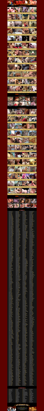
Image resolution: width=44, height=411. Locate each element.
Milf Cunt (23, 367)
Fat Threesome (17, 344)
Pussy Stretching (31, 265)
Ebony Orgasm (17, 324)
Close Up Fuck (17, 278)
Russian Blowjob (31, 285)
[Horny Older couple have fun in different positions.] (25, 69)
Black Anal (10, 346)
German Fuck (17, 363)
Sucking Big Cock (31, 321)
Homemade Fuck (24, 234)
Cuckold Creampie (17, 287)
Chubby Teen (17, 274)
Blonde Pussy (10, 384)
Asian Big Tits (10, 278)
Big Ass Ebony (10, 324)
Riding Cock (30, 280)
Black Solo (10, 363)
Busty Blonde (17, 250)
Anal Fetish (10, 263)
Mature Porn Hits (31, 393)
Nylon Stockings (31, 226)
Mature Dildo (24, 334)
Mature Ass (24, 326)
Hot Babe (23, 249)
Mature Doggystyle (24, 335)
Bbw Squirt (10, 311)
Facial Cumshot (17, 331)
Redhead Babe (30, 271)
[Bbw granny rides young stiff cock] (33, 171)
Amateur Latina (10, 234)
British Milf (17, 226)
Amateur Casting (10, 219)
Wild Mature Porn (31, 399)
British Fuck (17, 223)
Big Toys (9, 345)
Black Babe (10, 347)
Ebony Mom (17, 323)
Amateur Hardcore (10, 233)
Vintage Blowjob (31, 360)
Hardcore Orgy (24, 228)
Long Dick (23, 322)
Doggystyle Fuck (17, 308)
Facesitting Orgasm (17, 330)
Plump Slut (30, 247)
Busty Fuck (17, 252)
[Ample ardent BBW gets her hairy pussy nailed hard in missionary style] (18, 69)
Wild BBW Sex (31, 398)
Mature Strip (24, 357)
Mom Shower (30, 212)
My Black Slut (17, 399)
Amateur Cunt (10, 225)
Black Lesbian (10, 354)
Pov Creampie (30, 254)
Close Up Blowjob (17, 276)
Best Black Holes (18, 397)
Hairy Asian (24, 213)
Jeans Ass (24, 280)
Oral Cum (30, 228)
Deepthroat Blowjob (17, 299)
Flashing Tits (17, 354)
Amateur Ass (10, 215)
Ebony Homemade (17, 319)
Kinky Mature (24, 284)
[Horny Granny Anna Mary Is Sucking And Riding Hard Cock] (33, 55)
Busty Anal (17, 247)
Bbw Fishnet (10, 299)
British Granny (17, 224)
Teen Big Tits (30, 331)
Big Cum (9, 334)
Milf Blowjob (24, 365)
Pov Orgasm (30, 257)
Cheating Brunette (17, 258)
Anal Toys (10, 269)
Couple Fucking (17, 285)
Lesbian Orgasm (24, 308)
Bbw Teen (10, 313)
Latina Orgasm (24, 293)
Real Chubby (30, 269)
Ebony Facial (17, 317)
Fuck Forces (10, 396)
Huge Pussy (24, 256)
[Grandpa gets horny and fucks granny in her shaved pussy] (11, 69)
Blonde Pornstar (10, 383)
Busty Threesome (17, 257)
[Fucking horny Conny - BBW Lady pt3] (18, 26)
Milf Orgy (23, 373)
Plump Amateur (30, 239)
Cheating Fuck (17, 259)
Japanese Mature (24, 278)
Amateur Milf (10, 236)
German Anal (17, 360)
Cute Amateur (17, 296)
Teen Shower (30, 345)
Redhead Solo (30, 278)
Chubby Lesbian (17, 269)
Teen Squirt (30, 347)
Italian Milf (23, 274)
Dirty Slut (16, 307)
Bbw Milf (9, 304)
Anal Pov (10, 267)
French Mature (17, 357)
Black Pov (10, 360)
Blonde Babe (10, 371)
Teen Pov (30, 343)
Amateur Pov (10, 241)
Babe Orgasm (10, 294)
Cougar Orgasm (17, 283)
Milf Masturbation (24, 372)
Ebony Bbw (17, 313)
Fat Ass (16, 333)
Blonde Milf (10, 381)
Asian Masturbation (11, 282)
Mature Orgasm (24, 348)
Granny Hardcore (17, 378)
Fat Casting (17, 336)
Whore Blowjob (30, 369)
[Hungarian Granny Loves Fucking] (33, 157)
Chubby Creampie (17, 267)
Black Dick (10, 352)
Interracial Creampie (24, 261)
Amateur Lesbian (10, 235)
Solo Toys (30, 310)
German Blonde (17, 361)
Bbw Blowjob (10, 295)
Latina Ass (24, 286)
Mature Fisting (24, 337)
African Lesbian (10, 212)
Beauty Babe (10, 315)
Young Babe (30, 378)
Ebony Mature (17, 322)
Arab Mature (10, 273)
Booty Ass (17, 217)
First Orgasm (17, 352)
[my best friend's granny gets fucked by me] (18, 121)
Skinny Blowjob (30, 299)
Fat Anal (16, 332)
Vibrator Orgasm (31, 359)
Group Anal (17, 383)
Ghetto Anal (17, 367)
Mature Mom (24, 346)
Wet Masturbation (31, 365)
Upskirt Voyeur (30, 358)
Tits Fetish (30, 356)
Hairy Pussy (24, 221)
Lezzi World (31, 392)
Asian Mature (10, 283)
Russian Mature (31, 286)
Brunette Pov (17, 241)
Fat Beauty (17, 334)
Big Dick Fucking (10, 337)
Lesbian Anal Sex (24, 299)
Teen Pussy (30, 344)
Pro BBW (31, 396)
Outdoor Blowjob (31, 233)
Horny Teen (24, 248)
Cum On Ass (17, 289)
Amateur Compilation (11, 221)
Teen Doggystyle (31, 335)
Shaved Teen (30, 297)
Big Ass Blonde (10, 322)
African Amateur (10, 211)
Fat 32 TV (24, 390)
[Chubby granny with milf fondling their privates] (18, 19)
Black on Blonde (10, 370)
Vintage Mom (30, 363)
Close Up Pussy (17, 280)
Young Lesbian (30, 382)
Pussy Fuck (30, 262)
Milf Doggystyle (24, 368)
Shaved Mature (30, 295)
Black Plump (10, 359)
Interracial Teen (24, 270)
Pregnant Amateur (31, 259)
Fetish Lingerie (17, 347)
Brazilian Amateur (17, 219)
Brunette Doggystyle (18, 234)
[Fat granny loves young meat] (33, 19)
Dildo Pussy (17, 302)
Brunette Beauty (17, 230)
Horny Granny (24, 243)
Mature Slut (24, 354)
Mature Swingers (24, 359)
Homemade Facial (24, 233)
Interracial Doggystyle (25, 263)
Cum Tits (16, 293)
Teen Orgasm (30, 341)
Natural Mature (30, 224)
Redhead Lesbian (31, 274)
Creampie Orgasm (17, 286)
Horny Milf (24, 245)
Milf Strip (23, 378)
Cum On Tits (17, 291)
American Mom (10, 259)
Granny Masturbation (18, 380)
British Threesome (17, 228)
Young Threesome (31, 385)
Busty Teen (17, 256)
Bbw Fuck (10, 300)
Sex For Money (30, 289)
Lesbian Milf (24, 306)
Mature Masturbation (25, 345)
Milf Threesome (24, 380)
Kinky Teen (24, 285)
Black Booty (10, 350)
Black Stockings (10, 365)
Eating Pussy (17, 310)
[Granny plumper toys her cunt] (33, 69)
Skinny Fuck (30, 300)
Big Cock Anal (10, 331)
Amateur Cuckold (10, 224)
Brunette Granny (17, 236)
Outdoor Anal (30, 232)
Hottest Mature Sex (25, 399)
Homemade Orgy (24, 236)
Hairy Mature (24, 220)
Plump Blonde (30, 241)
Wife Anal (30, 372)
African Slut (10, 213)
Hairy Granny (24, 217)
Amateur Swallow (10, 247)
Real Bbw (30, 267)
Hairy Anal (24, 212)
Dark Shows (17, 398)
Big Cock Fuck (10, 333)
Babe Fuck (10, 293)
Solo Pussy (30, 309)
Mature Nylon (24, 347)
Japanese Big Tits (24, 276)
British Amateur (17, 222)
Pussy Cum (30, 261)
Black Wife (10, 369)
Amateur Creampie (10, 223)
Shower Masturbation (31, 298)
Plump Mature (30, 245)
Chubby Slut (17, 273)
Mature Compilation (24, 332)
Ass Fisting (10, 289)
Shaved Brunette (31, 294)
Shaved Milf (30, 296)
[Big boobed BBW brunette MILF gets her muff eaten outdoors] (18, 55)
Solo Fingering (30, 306)
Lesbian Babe (24, 300)
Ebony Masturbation (18, 321)
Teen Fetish (30, 336)
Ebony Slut (17, 326)
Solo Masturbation (31, 307)
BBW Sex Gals (17, 401)
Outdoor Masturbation (31, 235)
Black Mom (10, 356)
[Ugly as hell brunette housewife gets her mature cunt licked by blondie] (11, 164)
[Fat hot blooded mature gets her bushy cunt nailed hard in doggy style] (11, 121)
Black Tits (10, 368)
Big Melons (10, 339)
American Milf (10, 258)
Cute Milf (16, 297)
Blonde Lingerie (10, 380)
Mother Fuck (30, 220)
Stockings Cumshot (31, 317)
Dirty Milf (16, 306)
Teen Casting (30, 332)
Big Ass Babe (10, 321)
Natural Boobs (30, 223)
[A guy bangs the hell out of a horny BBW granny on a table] (25, 26)
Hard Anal (23, 223)
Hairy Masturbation (24, 219)
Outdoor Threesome (31, 236)
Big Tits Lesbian (10, 344)
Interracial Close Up (24, 260)
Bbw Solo (10, 310)
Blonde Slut (10, 385)
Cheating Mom (17, 261)
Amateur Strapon (10, 245)
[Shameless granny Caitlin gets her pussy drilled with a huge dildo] (25, 55)
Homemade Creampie (25, 232)
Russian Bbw (30, 284)
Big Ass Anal (10, 320)
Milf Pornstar (24, 374)
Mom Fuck (24, 385)
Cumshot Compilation (18, 294)
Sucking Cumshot (31, 324)
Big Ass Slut (10, 328)
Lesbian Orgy (24, 309)
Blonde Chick (10, 374)
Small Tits (30, 304)
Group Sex (24, 211)
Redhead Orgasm (31, 276)
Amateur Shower (10, 243)
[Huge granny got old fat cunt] (18, 164)
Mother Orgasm (31, 221)
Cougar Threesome (17, 284)
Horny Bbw (24, 239)
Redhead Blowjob (31, 272)
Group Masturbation (18, 385)
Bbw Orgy (10, 306)
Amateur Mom (10, 237)
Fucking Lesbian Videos (25, 393)
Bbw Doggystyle (10, 298)
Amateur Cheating (10, 220)
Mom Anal (23, 382)
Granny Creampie (17, 376)
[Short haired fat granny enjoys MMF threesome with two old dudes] (11, 128)
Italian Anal (24, 272)
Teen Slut (30, 346)
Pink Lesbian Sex (31, 395)
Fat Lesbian (17, 339)
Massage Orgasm (24, 323)
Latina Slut (24, 295)
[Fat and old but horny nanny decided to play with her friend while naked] (18, 171)
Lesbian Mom (24, 307)
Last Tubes (10, 395)
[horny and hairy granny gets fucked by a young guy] (25, 62)
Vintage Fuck (30, 361)
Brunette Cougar (17, 233)
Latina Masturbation (24, 291)
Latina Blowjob (24, 287)
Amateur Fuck (10, 230)
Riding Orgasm (30, 283)
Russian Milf (30, 287)
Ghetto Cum (17, 368)
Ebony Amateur (17, 311)
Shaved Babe (30, 291)
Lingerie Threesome (24, 321)
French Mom (17, 358)
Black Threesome (10, 367)
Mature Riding (24, 352)
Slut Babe (30, 302)
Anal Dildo (10, 262)
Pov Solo (30, 258)
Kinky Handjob (24, 283)
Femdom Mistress (17, 345)
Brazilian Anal (17, 220)
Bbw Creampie (10, 297)
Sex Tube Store (17, 394)
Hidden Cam (24, 230)
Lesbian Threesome (24, 315)
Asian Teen (10, 286)
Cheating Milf (17, 260)
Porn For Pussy (31, 401)
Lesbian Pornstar (24, 310)
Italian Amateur (24, 271)
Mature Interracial (24, 341)
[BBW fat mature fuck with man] (11, 55)
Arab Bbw (10, 272)
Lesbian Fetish (24, 302)
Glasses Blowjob (17, 370)
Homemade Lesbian (24, 235)
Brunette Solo (17, 243)
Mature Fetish (24, 336)
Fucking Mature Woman (25, 395)
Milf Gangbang (24, 370)
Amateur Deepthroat (11, 226)
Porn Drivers (10, 397)
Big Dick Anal (10, 335)
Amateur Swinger (10, 248)
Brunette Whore (17, 246)
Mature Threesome (24, 360)
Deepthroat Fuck (17, 300)
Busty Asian (17, 248)
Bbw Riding (10, 309)
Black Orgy (10, 358)
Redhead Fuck (30, 273)
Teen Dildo (30, 334)
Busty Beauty (17, 249)
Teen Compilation (31, 333)
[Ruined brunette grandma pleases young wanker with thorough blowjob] (33, 128)
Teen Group (30, 339)
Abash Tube (10, 401)
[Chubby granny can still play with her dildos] (33, 26)
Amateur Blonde (10, 217)
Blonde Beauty (10, 372)
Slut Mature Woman (32, 397)
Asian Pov (10, 285)
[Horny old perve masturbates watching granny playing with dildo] (11, 171)
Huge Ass (23, 250)
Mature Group (24, 339)
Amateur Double (10, 228)
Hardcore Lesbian (24, 226)
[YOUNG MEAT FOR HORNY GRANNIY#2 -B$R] (25, 19)
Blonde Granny (10, 378)
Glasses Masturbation (18, 371)
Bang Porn (10, 393)
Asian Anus (10, 276)
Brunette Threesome (18, 245)
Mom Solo (30, 213)
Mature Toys (24, 361)
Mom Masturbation (31, 211)
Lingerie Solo (24, 320)
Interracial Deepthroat (25, 262)
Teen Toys (30, 350)
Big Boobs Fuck (10, 330)
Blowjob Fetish (17, 215)
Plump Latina (30, 243)
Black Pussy (10, 361)
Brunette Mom (17, 239)
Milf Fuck (23, 369)
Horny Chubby (24, 241)
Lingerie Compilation (24, 319)
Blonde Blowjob (10, 373)
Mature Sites (31, 394)
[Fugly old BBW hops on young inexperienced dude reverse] (25, 164)
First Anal (16, 350)
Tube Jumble (10, 398)
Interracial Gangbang (25, 265)
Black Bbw (10, 348)
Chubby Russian (17, 272)
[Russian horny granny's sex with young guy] (11, 62)
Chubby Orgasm (17, 271)
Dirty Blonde (17, 304)
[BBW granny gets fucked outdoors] (25, 121)
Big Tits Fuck (10, 343)
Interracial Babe (24, 259)
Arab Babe (10, 271)
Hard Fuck (24, 224)
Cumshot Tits (17, 295)
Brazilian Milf (17, 221)
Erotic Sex (17, 328)
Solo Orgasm (30, 308)
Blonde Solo (17, 211)
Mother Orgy (30, 222)
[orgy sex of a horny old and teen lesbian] (33, 121)
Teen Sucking (30, 348)
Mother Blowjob (30, 219)
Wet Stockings (30, 367)
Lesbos (30, 390)
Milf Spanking (24, 376)
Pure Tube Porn (17, 392)
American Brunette (10, 256)
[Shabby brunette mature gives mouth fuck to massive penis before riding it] (33, 62)
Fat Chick (17, 337)
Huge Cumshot (24, 252)
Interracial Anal (24, 258)
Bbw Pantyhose (10, 307)
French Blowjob (17, 356)
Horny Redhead (24, 247)
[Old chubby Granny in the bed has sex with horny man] (18, 128)
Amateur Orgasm (10, 239)
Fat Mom (16, 341)
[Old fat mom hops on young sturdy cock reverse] (25, 171)
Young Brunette (30, 380)
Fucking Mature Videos (25, 394)
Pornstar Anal (30, 250)
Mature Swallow (24, 358)
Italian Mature (24, 273)
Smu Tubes (17, 395)
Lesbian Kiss (24, 304)
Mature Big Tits (24, 328)
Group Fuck (17, 384)
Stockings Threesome (31, 319)
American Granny (10, 257)
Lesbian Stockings (24, 313)
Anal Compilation (10, 260)
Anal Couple (10, 261)
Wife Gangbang (30, 373)
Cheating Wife (17, 262)
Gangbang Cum (17, 359)
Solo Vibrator (30, 311)
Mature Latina (24, 343)
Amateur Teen (10, 249)
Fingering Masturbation (18, 348)
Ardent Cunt (10, 392)
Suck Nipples (30, 320)
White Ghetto (30, 368)
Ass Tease (10, 291)
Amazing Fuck (10, 254)
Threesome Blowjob (31, 352)
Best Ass (10, 317)
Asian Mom (10, 284)
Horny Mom (24, 246)
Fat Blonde (17, 335)
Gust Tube (17, 390)
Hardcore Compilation (25, 225)
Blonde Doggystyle (10, 376)
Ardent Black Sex (18, 396)
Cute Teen (17, 298)
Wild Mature (30, 376)
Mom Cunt (24, 384)
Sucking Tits (30, 326)
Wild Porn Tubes (10, 399)
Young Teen (30, 384)
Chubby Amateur (17, 263)
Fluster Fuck (10, 394)
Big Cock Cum (10, 332)
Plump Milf (30, 246)
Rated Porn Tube (17, 393)
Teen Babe (30, 330)
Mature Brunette (24, 330)
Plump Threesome (31, 249)
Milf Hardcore (24, 371)
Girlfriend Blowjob (17, 369)
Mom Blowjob (24, 383)
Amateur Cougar (10, 222)
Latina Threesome (24, 298)
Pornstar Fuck (30, 252)
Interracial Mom (24, 267)
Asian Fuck (10, 280)
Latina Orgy (24, 294)
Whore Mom (30, 371)
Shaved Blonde (30, 293)
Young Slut (30, 383)
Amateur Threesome (11, 250)
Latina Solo (24, 296)
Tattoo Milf (30, 328)
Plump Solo (30, 248)
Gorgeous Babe (17, 372)
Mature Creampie (24, 333)
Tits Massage (30, 357)
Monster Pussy (30, 217)
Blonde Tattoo (17, 212)
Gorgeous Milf (17, 374)
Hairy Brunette (24, 215)
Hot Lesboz (24, 398)
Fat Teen (16, 343)
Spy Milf (30, 315)
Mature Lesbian (24, 344)
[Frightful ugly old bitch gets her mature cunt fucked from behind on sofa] (25, 128)
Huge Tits (23, 257)
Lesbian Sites (24, 401)
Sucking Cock (30, 323)
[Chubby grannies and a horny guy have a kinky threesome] (18, 157)
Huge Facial (24, 254)
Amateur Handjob (10, 232)
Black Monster (10, 357)
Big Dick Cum (10, 336)
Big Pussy (10, 341)
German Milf (17, 365)
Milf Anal (23, 363)
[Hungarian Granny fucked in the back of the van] (11, 157)
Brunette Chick (17, 232)
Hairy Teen (24, 222)
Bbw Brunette (10, 296)
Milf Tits (23, 381)
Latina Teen (24, 297)
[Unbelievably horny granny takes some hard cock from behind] (25, 157)
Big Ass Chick (10, 323)
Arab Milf (9, 274)
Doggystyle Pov (17, 309)
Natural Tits (30, 225)
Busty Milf (17, 254)
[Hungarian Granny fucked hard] (18, 62)
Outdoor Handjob (31, 234)
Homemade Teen (24, 237)
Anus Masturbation (10, 270)
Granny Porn (24, 396)
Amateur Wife (10, 252)
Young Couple (30, 381)
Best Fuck (10, 319)
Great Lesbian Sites (25, 397)
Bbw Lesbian (10, 302)
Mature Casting (24, 331)
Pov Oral (30, 256)
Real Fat (30, 270)
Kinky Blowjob (24, 282)
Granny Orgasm (17, 381)
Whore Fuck (30, 370)
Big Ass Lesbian (10, 326)
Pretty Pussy (30, 260)
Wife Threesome (31, 374)
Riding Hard (30, 282)
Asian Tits (10, 287)
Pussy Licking (30, 263)
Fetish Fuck (17, 346)
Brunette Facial (17, 235)
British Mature (17, 225)
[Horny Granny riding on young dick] (33, 164)
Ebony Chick (17, 315)
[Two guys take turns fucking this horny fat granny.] (11, 19)
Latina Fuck (24, 289)
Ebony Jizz (17, 320)
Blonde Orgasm (10, 382)
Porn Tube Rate (10, 390)
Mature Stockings (24, 356)
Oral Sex (30, 230)
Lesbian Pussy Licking (25, 311)
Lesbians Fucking (24, 317)
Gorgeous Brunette (17, 373)
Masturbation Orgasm (25, 324)
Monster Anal (30, 215)
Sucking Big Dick (31, 322)
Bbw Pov (10, 308)
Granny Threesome (17, 382)
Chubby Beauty (17, 265)
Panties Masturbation (31, 237)
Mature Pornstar (24, 350)
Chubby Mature (17, 270)
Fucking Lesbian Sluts (25, 392)
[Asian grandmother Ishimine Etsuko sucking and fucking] (11, 26)
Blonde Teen (17, 213)
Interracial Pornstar (24, 269)
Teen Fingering (30, 337)
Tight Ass (30, 354)
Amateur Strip (10, 246)
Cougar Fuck (17, 282)
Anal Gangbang (10, 265)
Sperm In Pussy (31, 313)
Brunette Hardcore (17, 237)
